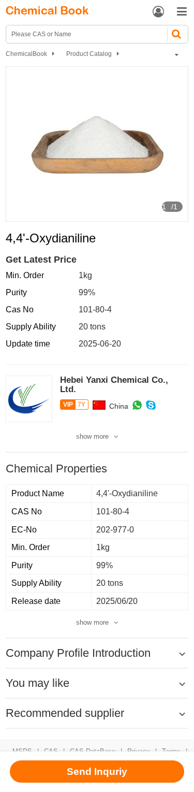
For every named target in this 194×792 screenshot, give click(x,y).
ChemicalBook (26, 53)
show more (92, 436)
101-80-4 (95, 309)
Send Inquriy (97, 771)
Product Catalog (89, 53)
